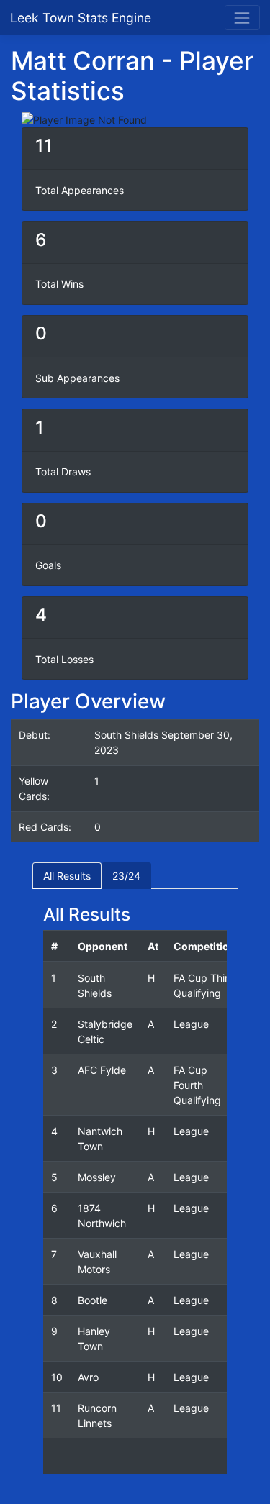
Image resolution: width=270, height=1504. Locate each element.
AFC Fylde (102, 1070)
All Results (67, 876)
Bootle (92, 1300)
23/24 (126, 876)
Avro (88, 1377)
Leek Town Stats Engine (82, 17)
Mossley (97, 1177)
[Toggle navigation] (242, 17)
